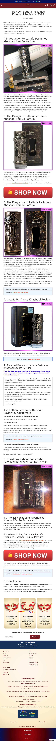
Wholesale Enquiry (33, 664)
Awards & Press (7, 657)
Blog (4, 660)
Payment (31, 657)
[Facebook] (4, 674)
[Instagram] (6, 674)
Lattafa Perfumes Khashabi (20, 183)
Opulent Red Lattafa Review (20, 439)
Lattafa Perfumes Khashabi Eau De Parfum (32, 540)
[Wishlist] (50, 5)
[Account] (47, 5)
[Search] (45, 5)
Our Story (5, 655)
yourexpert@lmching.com (9, 669)
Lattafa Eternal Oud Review (20, 292)
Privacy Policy (42, 722)
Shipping (31, 655)
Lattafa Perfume (34, 359)
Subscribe (35, 637)
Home (4, 653)
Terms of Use (14, 722)
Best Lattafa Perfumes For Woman (22, 574)
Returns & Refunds (33, 662)
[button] (52, 740)
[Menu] (1, 5)
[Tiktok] (9, 674)
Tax (30, 660)
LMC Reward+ (6, 662)
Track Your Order (33, 653)
